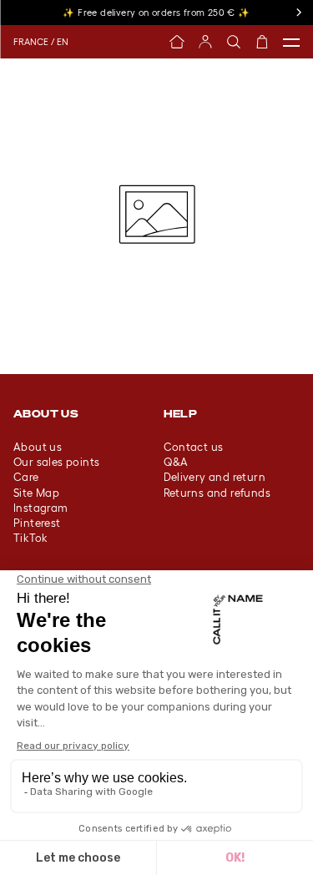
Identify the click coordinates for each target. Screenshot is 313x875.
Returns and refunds (217, 493)
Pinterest (37, 523)
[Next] (298, 12)
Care (26, 477)
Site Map (36, 493)
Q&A (176, 462)
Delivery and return (215, 477)
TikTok (30, 538)
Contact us (194, 447)
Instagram (40, 508)
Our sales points (56, 462)
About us (37, 447)
